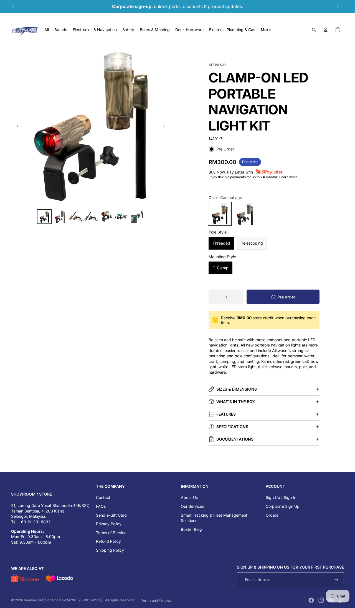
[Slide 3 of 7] (75, 216)
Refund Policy (108, 541)
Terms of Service (111, 532)
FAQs (101, 506)
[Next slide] (338, 6)
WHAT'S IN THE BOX (235, 401)
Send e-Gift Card (111, 515)
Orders (272, 515)
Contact (103, 497)
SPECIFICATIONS (232, 426)
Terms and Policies (156, 600)
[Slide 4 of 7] (91, 216)
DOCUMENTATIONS (234, 439)
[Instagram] (321, 600)
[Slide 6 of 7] (122, 216)
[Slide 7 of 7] (137, 216)
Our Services (192, 506)
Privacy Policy (108, 523)
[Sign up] (336, 580)
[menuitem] (265, 29)
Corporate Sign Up (283, 506)
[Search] (314, 30)
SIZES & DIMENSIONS (236, 389)
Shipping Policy (110, 550)
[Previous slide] (13, 6)
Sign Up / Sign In (281, 497)
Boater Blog (191, 529)
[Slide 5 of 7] (106, 216)
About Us (189, 497)
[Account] (326, 30)
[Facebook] (311, 600)
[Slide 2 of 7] (60, 216)
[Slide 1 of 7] (44, 216)
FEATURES (226, 414)
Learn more (288, 177)
